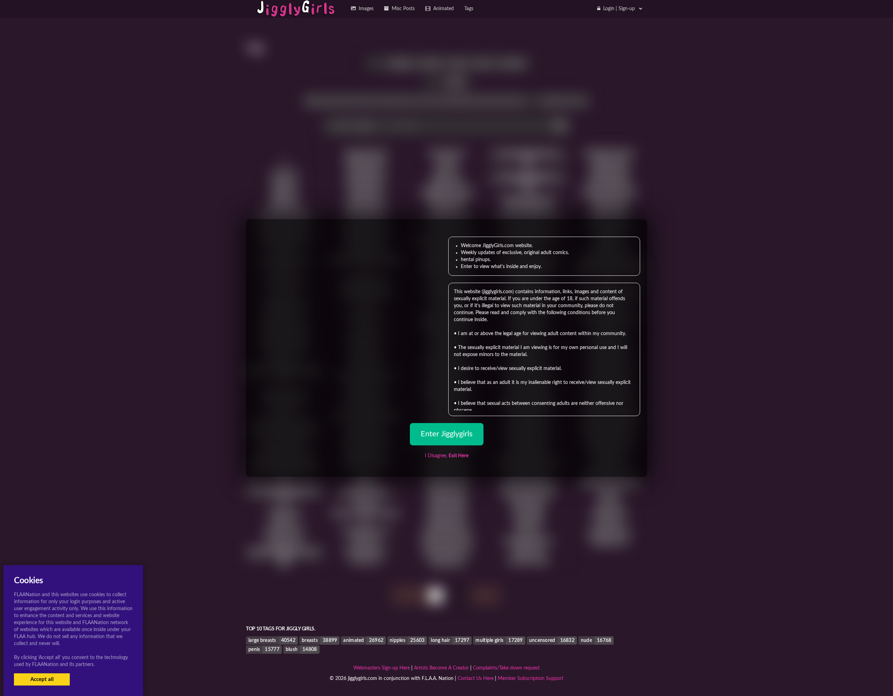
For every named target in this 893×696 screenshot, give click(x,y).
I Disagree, (446, 455)
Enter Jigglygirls (447, 434)
